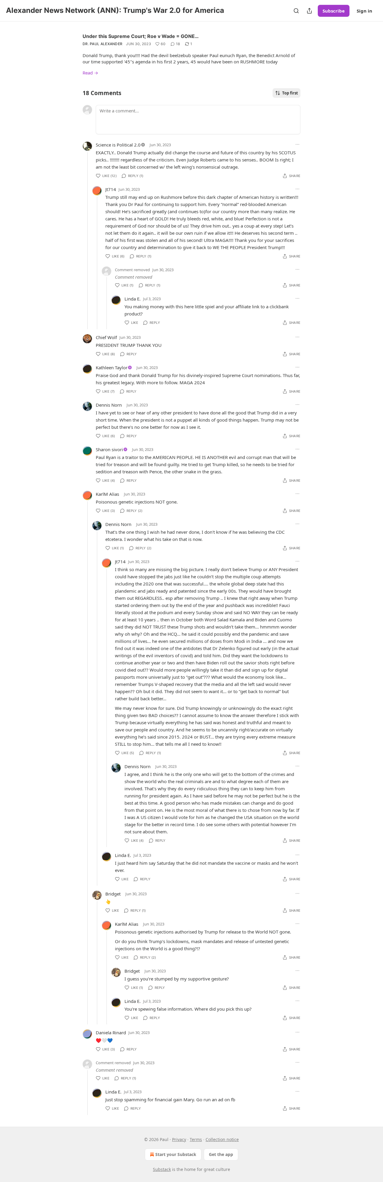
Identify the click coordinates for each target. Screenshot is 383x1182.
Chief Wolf (106, 337)
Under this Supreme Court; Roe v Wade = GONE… (141, 36)
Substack (162, 1169)
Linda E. (132, 299)
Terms (196, 1139)
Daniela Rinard (111, 1032)
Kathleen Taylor (111, 367)
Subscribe (334, 11)
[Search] (296, 11)
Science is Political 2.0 (118, 145)
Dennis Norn (109, 405)
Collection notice (222, 1139)
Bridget (113, 894)
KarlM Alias (107, 494)
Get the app (221, 1154)
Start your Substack (175, 1154)
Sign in (364, 11)
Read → (90, 73)
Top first (290, 93)
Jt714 (110, 189)
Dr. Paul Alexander (102, 44)
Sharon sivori (109, 449)
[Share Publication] (309, 11)
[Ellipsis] (297, 144)
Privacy (179, 1139)
